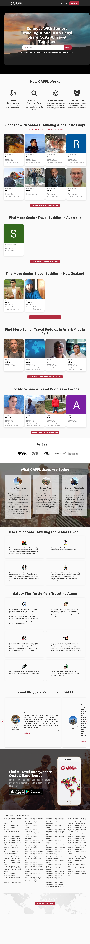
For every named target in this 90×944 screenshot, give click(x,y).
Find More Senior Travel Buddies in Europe (45, 389)
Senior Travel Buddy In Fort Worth (77, 846)
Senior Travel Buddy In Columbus (34, 818)
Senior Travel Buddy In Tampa (12, 877)
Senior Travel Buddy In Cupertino (34, 846)
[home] (16, 3)
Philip (49, 190)
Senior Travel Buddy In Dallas (12, 855)
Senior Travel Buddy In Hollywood (34, 879)
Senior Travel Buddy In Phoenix (12, 860)
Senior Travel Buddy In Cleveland (77, 820)
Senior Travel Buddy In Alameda (55, 818)
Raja (27, 418)
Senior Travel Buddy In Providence (34, 857)
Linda (7, 190)
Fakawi (28, 190)
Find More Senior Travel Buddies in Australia (45, 217)
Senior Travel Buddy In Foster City (77, 857)
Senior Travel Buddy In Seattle (12, 831)
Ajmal (70, 362)
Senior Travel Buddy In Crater (76, 847)
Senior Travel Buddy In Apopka (54, 882)
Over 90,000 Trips (59, 52)
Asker (28, 362)
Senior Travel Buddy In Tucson (76, 822)
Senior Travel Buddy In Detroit (76, 825)
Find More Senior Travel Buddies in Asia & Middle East (45, 331)
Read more (27, 733)
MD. (48, 362)
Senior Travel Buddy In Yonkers (12, 882)
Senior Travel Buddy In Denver (12, 838)
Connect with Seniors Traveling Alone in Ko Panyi (45, 125)
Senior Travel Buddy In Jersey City (13, 840)
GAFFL (29, 129)
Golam (7, 362)
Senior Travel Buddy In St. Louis (33, 853)
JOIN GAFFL (74, 3)
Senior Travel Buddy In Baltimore (34, 851)
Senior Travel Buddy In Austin (12, 857)
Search (67, 47)
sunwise (29, 302)
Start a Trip (59, 3)
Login (66, 3)
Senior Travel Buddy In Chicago (12, 825)
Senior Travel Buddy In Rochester (77, 827)
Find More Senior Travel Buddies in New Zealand (45, 273)
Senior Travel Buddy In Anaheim (33, 881)
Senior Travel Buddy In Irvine (33, 862)
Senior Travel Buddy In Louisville (76, 840)
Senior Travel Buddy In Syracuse (76, 855)
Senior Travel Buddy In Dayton (76, 858)
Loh (48, 157)
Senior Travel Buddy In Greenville (55, 871)
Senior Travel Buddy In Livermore (34, 840)
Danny (28, 157)
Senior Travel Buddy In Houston (12, 866)
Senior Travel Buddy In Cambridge (55, 847)
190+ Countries (37, 52)
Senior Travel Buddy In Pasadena (76, 836)
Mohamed (50, 418)
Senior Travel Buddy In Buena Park (55, 829)
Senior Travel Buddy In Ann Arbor (77, 818)
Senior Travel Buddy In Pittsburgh (34, 855)
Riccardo (8, 418)
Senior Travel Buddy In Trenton (12, 846)
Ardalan (71, 418)
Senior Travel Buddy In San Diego (13, 868)
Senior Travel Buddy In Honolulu (34, 864)
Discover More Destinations (45, 903)
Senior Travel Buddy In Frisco (75, 849)
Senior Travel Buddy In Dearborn (76, 823)
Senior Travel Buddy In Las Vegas (55, 831)
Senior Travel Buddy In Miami (54, 855)
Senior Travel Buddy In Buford (54, 820)
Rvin (69, 157)
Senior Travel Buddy (39, 129)
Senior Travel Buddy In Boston (12, 858)
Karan (7, 302)
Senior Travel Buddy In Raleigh (54, 849)
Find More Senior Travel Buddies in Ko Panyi (45, 205)
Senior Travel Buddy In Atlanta (12, 836)
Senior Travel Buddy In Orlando (33, 820)
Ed (69, 190)
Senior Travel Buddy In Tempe (76, 838)
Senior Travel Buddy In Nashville (34, 877)
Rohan (7, 157)
